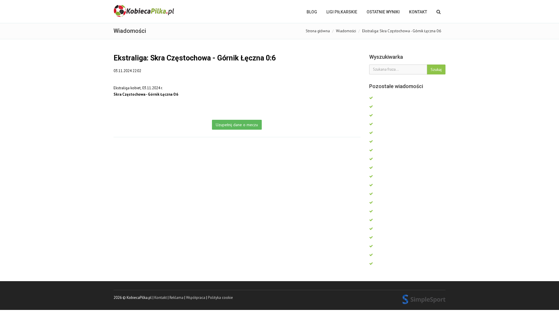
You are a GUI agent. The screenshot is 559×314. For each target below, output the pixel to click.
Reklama (176, 297)
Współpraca (195, 297)
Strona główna (318, 30)
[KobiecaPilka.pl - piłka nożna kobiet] (144, 11)
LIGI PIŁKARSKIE (341, 12)
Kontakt (418, 12)
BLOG (312, 12)
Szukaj (436, 69)
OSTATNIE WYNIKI (383, 12)
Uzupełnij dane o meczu (237, 124)
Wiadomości (346, 30)
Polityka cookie (220, 297)
